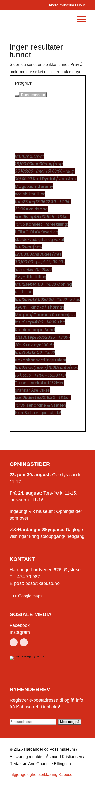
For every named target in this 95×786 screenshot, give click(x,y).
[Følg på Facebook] (14, 642)
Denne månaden (33, 95)
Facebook (20, 625)
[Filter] (17, 96)
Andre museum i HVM (67, 5)
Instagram (20, 632)
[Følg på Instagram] (24, 642)
